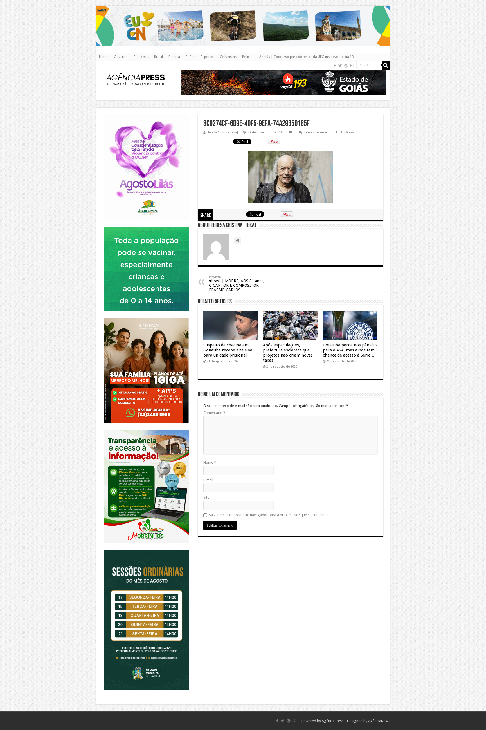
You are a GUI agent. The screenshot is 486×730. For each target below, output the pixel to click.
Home (103, 57)
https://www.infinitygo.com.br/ (147, 318)
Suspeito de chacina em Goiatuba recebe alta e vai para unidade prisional (228, 350)
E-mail (209, 480)
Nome (209, 462)
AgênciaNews (379, 721)
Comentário (214, 413)
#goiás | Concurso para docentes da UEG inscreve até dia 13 (306, 57)
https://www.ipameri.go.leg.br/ (146, 549)
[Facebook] (335, 65)
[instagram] (352, 65)
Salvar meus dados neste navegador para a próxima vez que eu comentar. (269, 515)
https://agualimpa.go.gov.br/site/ (146, 114)
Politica (174, 57)
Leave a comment (317, 132)
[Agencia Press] (135, 80)
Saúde (190, 57)
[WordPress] (346, 65)
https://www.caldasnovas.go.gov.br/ (243, 6)
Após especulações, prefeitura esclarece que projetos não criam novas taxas (288, 352)
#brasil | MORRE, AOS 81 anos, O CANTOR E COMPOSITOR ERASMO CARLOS (236, 283)
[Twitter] (340, 65)
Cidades (139, 57)
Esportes (207, 57)
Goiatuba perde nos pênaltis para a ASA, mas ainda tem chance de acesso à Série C (350, 350)
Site (206, 497)
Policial (247, 57)
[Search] (386, 65)
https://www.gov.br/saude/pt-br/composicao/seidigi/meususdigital (146, 227)
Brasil (158, 57)
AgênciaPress (332, 721)
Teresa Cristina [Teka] (223, 132)
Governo (121, 57)
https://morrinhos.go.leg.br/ (146, 430)
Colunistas (228, 57)
